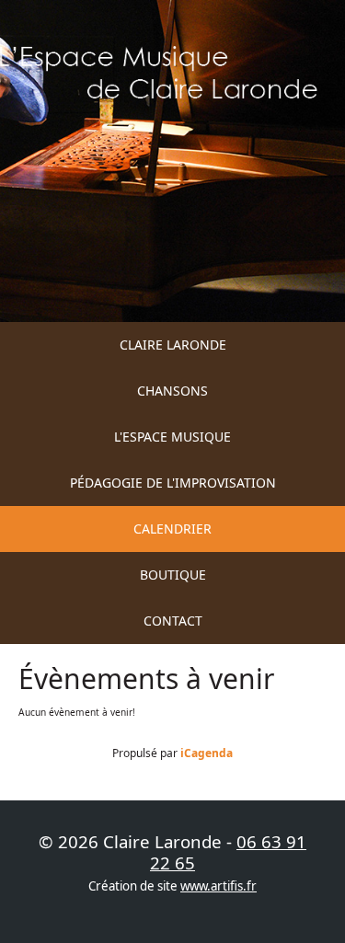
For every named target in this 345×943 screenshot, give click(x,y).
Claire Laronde (173, 344)
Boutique (173, 574)
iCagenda (206, 753)
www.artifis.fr (218, 886)
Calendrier (172, 528)
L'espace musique (172, 436)
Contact (173, 620)
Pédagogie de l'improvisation (173, 482)
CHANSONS (172, 390)
